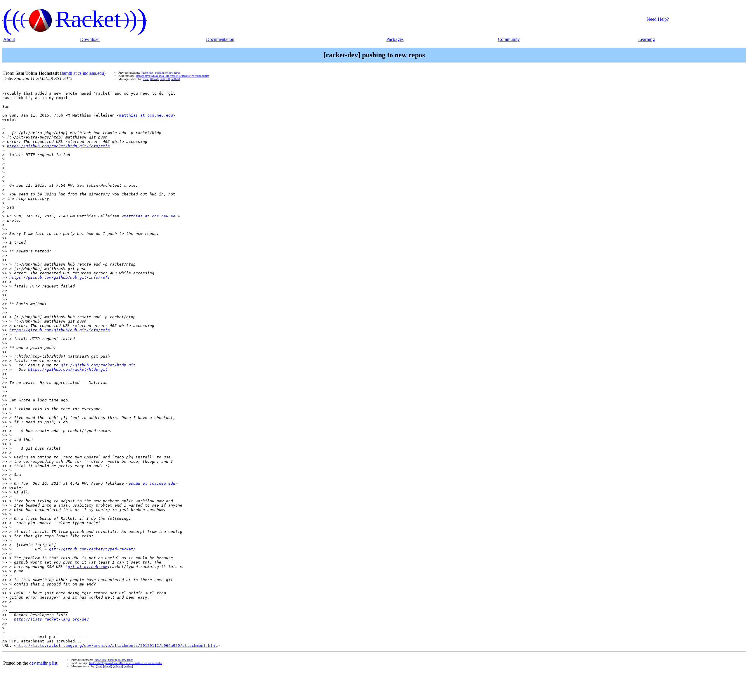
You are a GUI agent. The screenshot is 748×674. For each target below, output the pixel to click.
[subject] (165, 79)
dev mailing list (43, 663)
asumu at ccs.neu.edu (152, 483)
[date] (146, 79)
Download (90, 39)
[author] (175, 79)
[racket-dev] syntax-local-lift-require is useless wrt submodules (172, 75)
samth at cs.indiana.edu (82, 73)
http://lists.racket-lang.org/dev (51, 619)
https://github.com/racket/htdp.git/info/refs (58, 146)
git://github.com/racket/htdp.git (98, 365)
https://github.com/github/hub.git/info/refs (59, 277)
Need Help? (658, 19)
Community (509, 39)
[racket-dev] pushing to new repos (160, 72)
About (9, 39)
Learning (646, 39)
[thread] (154, 79)
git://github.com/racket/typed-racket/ (92, 549)
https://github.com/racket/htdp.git (68, 369)
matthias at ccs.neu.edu (146, 115)
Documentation (220, 39)
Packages (395, 39)
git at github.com (88, 566)
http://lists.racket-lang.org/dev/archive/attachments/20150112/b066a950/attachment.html (116, 645)
